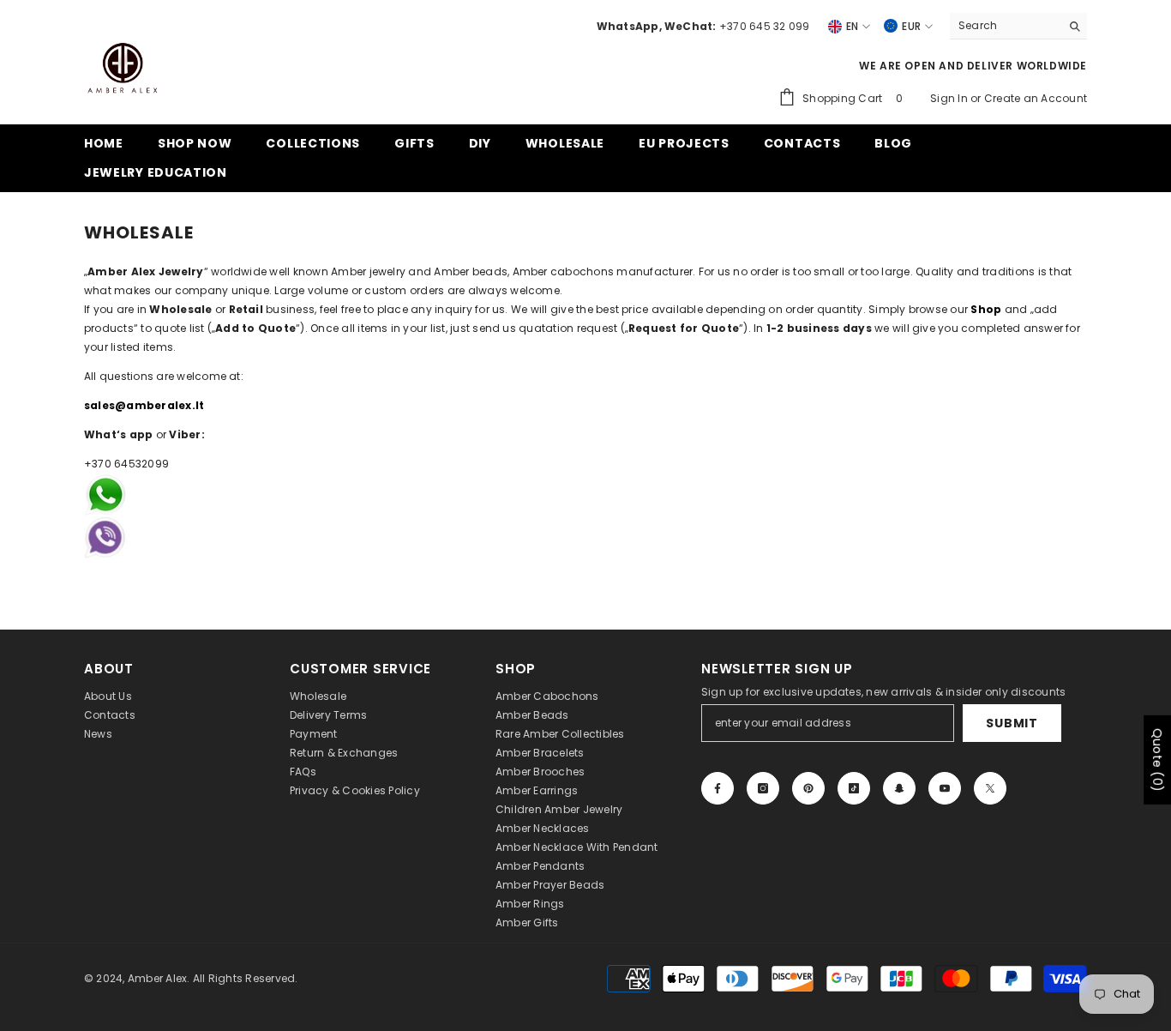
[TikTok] (854, 788)
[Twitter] (990, 788)
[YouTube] (944, 788)
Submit (1011, 723)
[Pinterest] (808, 788)
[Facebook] (717, 788)
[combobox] (1005, 26)
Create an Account (1035, 98)
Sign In (950, 98)
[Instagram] (763, 788)
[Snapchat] (899, 788)
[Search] (1018, 26)
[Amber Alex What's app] (585, 517)
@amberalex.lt (159, 405)
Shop (985, 309)
